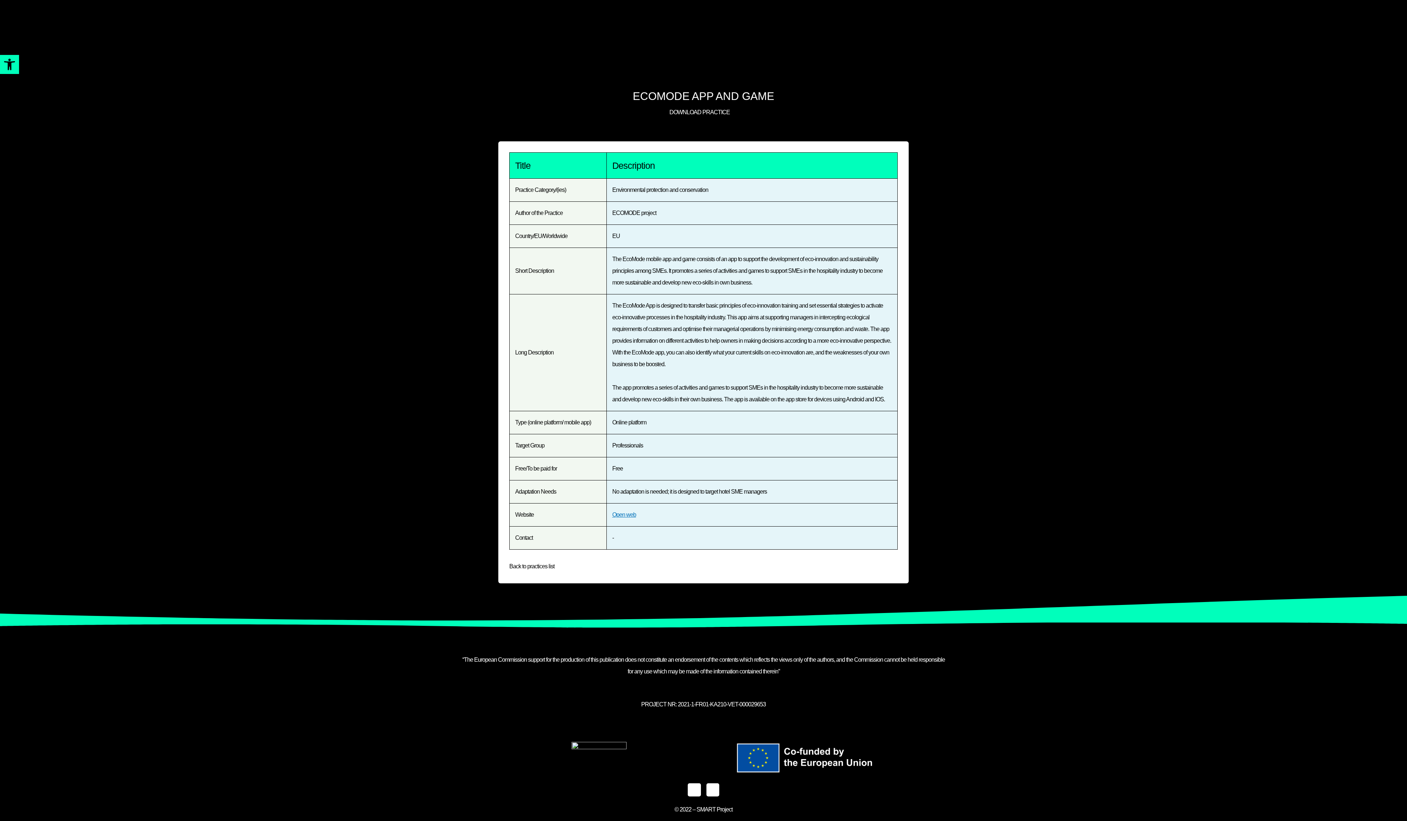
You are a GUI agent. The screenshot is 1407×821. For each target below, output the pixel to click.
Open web (624, 515)
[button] (9, 64)
